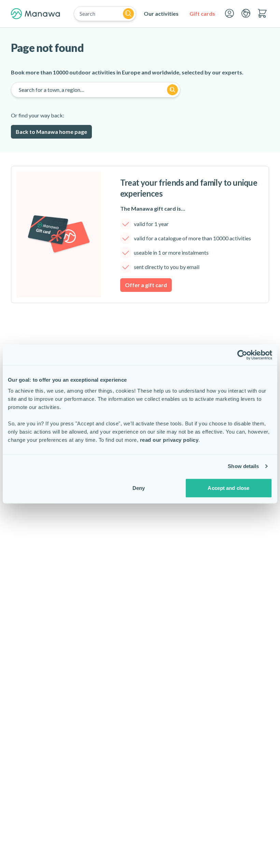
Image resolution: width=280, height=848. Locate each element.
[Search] (128, 13)
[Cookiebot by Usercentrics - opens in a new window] (242, 355)
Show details (243, 466)
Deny (138, 488)
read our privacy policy (169, 439)
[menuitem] (161, 13)
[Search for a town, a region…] (172, 89)
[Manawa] (35, 13)
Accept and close (228, 488)
